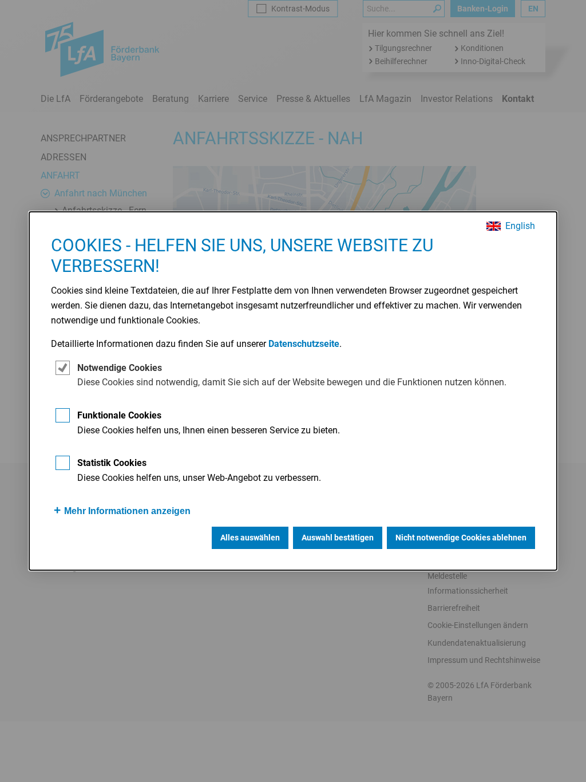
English (520, 226)
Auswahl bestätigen (338, 537)
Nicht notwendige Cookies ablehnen (460, 537)
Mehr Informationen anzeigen (127, 511)
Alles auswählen (250, 537)
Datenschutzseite (303, 343)
